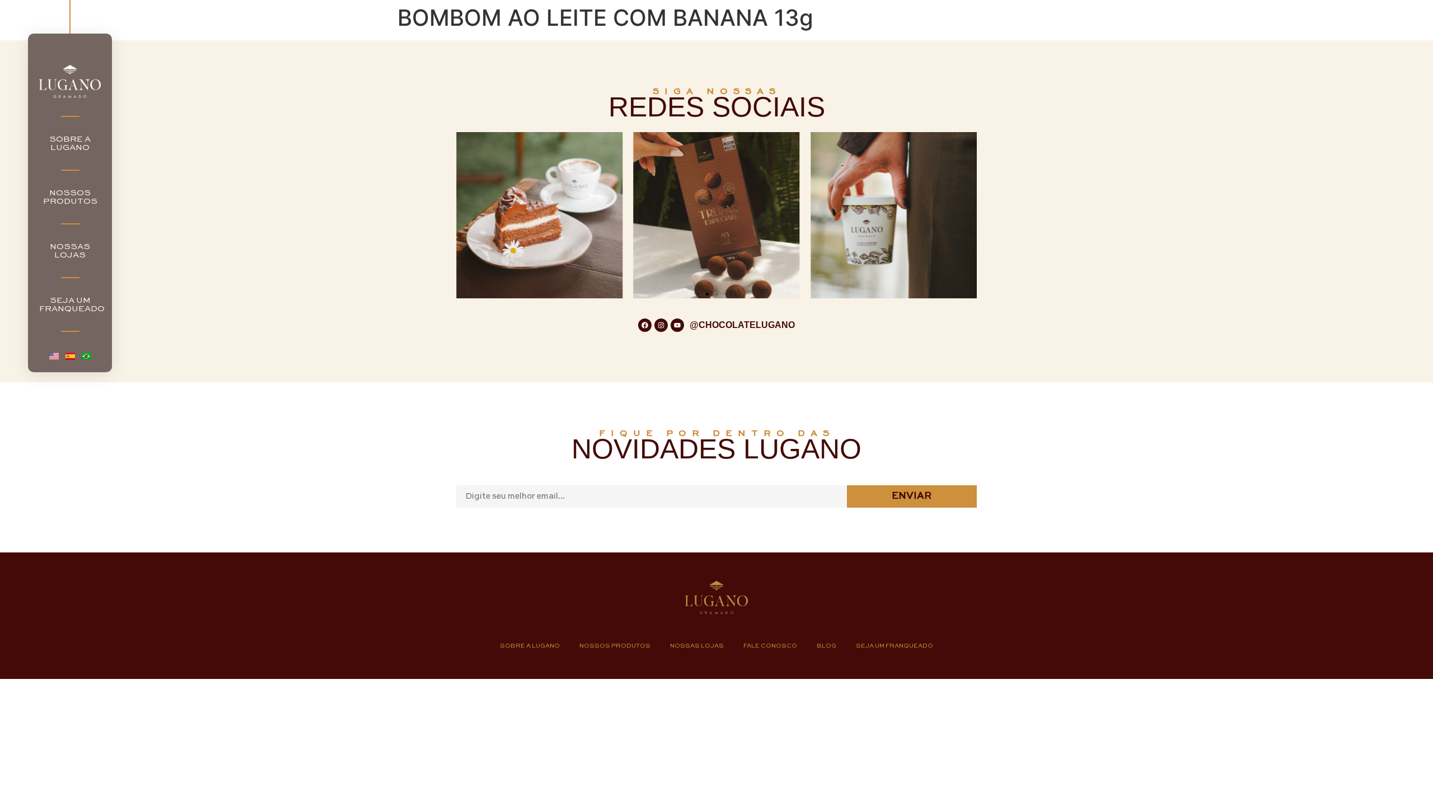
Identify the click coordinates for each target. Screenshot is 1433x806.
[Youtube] (677, 325)
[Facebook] (645, 325)
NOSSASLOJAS (70, 250)
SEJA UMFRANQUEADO (72, 304)
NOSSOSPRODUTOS (70, 197)
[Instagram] (661, 325)
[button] (697, 294)
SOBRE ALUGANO (70, 143)
